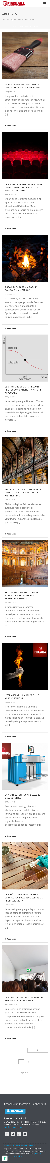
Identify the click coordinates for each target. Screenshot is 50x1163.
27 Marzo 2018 (10, 500)
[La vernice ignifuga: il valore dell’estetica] (25, 766)
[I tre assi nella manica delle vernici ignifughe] (25, 666)
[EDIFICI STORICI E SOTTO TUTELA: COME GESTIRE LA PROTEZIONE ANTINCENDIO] (25, 460)
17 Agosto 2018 (10, 397)
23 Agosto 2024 (10, 92)
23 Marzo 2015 (10, 802)
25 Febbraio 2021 (11, 194)
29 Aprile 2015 (10, 702)
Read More (11, 126)
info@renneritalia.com (13, 1127)
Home (14, 27)
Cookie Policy (16, 1156)
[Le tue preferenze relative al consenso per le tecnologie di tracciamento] (5, 1158)
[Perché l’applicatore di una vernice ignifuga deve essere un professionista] (25, 865)
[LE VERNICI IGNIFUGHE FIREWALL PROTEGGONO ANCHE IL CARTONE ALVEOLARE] (25, 358)
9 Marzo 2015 (9, 905)
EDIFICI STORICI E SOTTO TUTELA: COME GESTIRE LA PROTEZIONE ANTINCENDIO (23, 492)
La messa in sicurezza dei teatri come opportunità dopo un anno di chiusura (24, 187)
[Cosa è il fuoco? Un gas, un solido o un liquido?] (25, 258)
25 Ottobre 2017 (10, 602)
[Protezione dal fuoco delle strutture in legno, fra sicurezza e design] (25, 563)
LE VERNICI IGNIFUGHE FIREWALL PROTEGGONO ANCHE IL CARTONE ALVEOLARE (23, 389)
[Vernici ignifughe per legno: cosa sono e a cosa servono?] (25, 55)
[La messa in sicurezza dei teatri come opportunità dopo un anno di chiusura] (25, 155)
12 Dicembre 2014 (11, 1004)
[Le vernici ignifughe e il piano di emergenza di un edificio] (25, 968)
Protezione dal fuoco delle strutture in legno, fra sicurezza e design (21, 595)
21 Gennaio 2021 (10, 294)
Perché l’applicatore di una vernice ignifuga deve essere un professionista (24, 897)
